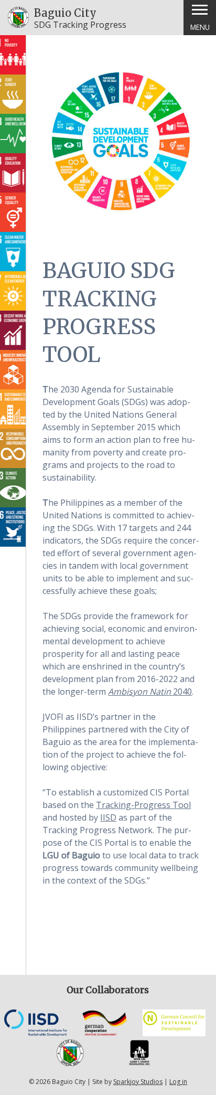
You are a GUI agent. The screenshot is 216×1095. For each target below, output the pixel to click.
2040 (150, 691)
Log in (178, 1081)
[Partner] (35, 1033)
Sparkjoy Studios (138, 1081)
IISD (108, 817)
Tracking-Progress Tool (143, 805)
